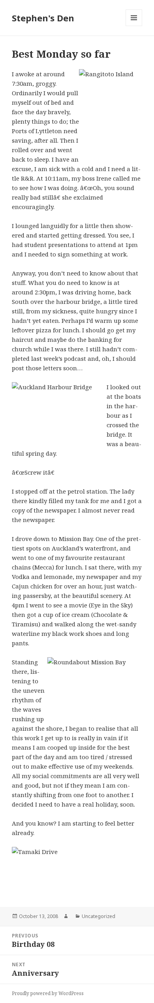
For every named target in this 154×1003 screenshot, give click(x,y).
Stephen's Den (43, 18)
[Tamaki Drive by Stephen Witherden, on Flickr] (77, 871)
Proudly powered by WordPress (48, 993)
